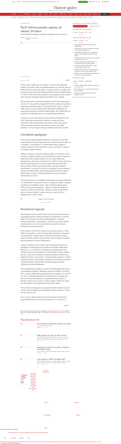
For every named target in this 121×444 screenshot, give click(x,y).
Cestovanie (67, 17)
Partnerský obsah (79, 78)
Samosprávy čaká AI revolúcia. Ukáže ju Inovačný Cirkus (53, 348)
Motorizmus (60, 17)
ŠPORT (56, 14)
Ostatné (90, 17)
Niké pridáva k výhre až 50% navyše (51, 335)
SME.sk (14, 14)
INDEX (46, 14)
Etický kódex (33, 432)
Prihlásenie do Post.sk (5, 441)
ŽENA (89, 14)
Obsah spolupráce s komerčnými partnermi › (84, 97)
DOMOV (34, 14)
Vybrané (75, 81)
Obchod (27, 17)
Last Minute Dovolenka (34, 1)
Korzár (85, 17)
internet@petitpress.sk (54, 312)
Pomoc (39, 432)
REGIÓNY (40, 14)
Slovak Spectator (20, 441)
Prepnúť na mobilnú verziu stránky (9, 429)
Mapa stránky (44, 432)
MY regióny (79, 17)
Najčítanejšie (88, 81)
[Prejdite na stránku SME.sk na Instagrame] (6, 440)
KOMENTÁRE (62, 14)
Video (45, 427)
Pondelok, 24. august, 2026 (54, 10)
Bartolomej (70, 10)
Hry (45, 1)
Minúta (78, 415)
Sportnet (13, 441)
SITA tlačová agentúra (31, 38)
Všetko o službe (94, 26)
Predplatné (27, 432)
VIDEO (76, 14)
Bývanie (54, 17)
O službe (14, 17)
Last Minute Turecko (33, 380)
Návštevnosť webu (43, 441)
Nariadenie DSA (76, 441)
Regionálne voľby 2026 (51, 1)
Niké (38, 340)
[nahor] (49, 432)
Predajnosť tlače (52, 441)
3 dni (86, 32)
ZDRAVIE (95, 14)
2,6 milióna (62, 311)
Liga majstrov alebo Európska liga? (51, 359)
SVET (50, 14)
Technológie (20, 17)
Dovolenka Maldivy (33, 383)
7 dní (90, 32)
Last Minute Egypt (33, 386)
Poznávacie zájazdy (33, 377)
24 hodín (81, 32)
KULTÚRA (70, 14)
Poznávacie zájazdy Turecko (25, 376)
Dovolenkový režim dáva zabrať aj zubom (54, 324)
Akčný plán (84, 441)
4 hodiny (75, 32)
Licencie (89, 441)
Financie (73, 17)
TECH (85, 14)
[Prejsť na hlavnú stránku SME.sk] (4, 432)
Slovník (41, 1)
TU (42, 312)
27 (21, 14)
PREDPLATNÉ (83, 1)
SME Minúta (27, 14)
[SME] (48, 6)
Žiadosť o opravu (96, 441)
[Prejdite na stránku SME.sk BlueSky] (10, 440)
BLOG (100, 14)
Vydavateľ (21, 432)
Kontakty (10, 432)
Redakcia (15, 432)
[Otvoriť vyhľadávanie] (108, 14)
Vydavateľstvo (29, 441)
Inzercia (35, 441)
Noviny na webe (25, 1)
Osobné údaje (68, 441)
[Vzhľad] (99, 2)
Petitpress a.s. (40, 327)
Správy (13, 1)
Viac (58, 1)
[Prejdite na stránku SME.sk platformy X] (3, 440)
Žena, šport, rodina (39, 17)
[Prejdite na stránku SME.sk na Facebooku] (1, 440)
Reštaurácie (46, 372)
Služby (18, 1)
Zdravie (32, 17)
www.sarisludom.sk (59, 299)
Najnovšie (81, 81)
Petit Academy (60, 441)
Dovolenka (46, 370)
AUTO (80, 14)
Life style (48, 17)
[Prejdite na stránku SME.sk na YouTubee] (8, 440)
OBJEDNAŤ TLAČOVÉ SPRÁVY (80, 26)
